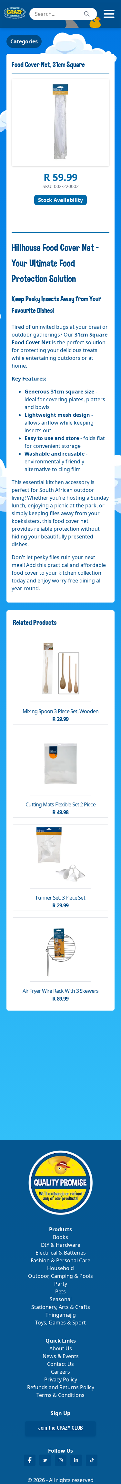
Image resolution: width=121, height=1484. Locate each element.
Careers (60, 1371)
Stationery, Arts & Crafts (60, 1307)
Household (60, 1268)
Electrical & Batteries (60, 1252)
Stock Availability (60, 200)
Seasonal (61, 1299)
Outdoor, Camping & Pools (60, 1275)
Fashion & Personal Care (60, 1260)
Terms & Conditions (60, 1395)
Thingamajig (60, 1314)
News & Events (61, 1356)
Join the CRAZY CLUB (60, 1428)
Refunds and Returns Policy (60, 1387)
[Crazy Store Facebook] (29, 1460)
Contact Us (60, 1364)
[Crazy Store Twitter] (45, 1460)
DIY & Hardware (60, 1244)
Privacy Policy (60, 1379)
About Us (60, 1348)
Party (60, 1283)
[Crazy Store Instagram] (60, 1460)
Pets (60, 1291)
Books (60, 1237)
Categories (24, 41)
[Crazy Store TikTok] (91, 1460)
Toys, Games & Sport (60, 1322)
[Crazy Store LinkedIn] (76, 1460)
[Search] (86, 14)
